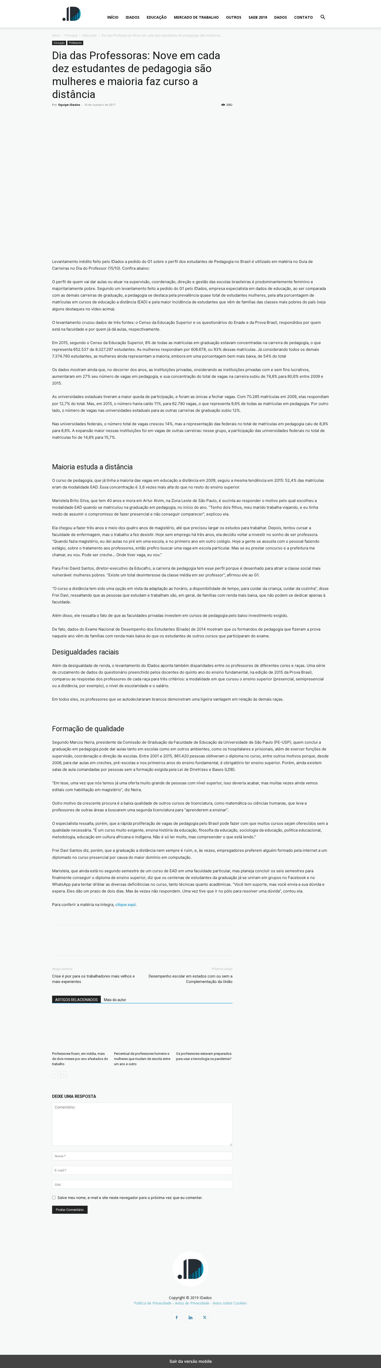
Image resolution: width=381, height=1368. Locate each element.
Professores (75, 43)
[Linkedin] (105, 116)
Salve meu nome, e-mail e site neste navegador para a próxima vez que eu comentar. (130, 1197)
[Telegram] (141, 116)
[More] (152, 116)
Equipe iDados (69, 105)
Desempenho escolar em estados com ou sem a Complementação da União (190, 979)
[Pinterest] (81, 116)
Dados (280, 17)
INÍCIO (112, 17)
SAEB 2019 (258, 17)
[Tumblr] (129, 116)
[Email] (117, 116)
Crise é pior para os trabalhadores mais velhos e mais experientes (93, 979)
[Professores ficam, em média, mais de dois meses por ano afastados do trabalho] (80, 1029)
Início (56, 35)
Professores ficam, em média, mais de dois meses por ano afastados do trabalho (80, 1059)
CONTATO (303, 17)
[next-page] (63, 1074)
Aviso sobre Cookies (230, 1303)
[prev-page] (55, 1074)
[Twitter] (69, 116)
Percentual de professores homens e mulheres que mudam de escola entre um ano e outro (142, 1059)
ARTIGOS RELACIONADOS (76, 1000)
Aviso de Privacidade (192, 1303)
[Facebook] (57, 116)
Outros (233, 17)
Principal (71, 35)
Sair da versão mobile (191, 1361)
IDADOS (132, 17)
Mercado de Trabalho (196, 17)
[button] (322, 17)
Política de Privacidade (153, 1303)
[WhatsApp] (93, 116)
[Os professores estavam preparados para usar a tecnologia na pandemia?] (204, 1029)
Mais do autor (115, 1000)
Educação (157, 17)
